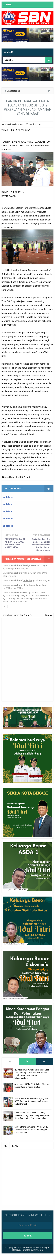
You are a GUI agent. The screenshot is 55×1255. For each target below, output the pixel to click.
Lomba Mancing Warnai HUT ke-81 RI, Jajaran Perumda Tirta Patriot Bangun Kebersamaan (31, 1130)
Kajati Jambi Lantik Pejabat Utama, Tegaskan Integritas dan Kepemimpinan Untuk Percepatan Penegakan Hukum (32, 1115)
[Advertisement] (27, 1177)
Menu (9, 52)
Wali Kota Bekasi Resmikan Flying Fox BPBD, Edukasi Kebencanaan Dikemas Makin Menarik (31, 1101)
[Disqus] (27, 659)
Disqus (48, 615)
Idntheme (38, 1250)
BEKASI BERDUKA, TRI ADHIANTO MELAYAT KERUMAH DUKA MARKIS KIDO (15, 543)
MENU (9, 4)
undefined (8, 497)
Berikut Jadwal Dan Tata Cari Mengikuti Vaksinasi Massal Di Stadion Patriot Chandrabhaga (40, 545)
